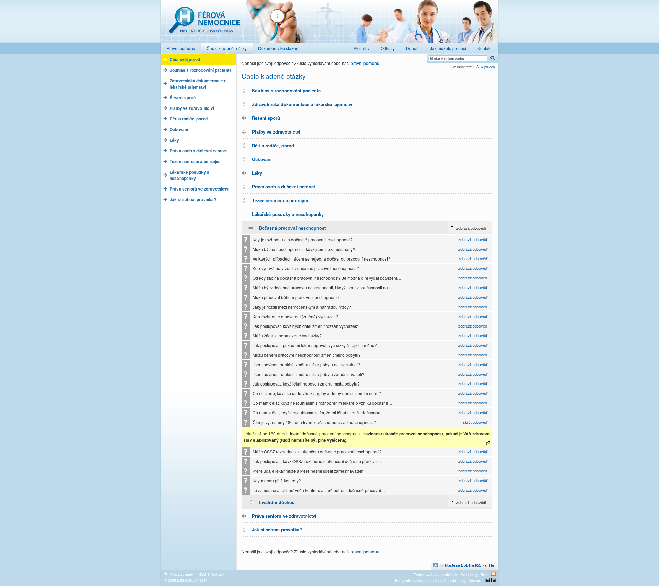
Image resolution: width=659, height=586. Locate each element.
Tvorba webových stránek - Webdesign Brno (451, 574)
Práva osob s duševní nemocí (283, 186)
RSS (202, 574)
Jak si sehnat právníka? (277, 529)
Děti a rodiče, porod (273, 145)
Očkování (262, 159)
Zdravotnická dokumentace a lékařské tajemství (302, 104)
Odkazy (217, 574)
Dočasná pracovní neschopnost (292, 228)
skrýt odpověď (475, 422)
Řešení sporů (266, 118)
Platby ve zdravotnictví (276, 131)
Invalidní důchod (277, 502)
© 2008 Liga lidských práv (185, 580)
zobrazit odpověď (472, 239)
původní (490, 67)
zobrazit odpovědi (471, 228)
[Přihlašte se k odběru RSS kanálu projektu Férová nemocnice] (464, 565)
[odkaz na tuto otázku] (488, 443)
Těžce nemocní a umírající (280, 200)
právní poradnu (365, 63)
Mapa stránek (181, 574)
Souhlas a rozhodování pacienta (286, 90)
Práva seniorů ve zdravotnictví (284, 516)
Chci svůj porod (185, 59)
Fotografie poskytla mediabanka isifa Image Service (438, 580)
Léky (257, 173)
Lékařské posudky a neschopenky (288, 214)
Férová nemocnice (204, 23)
